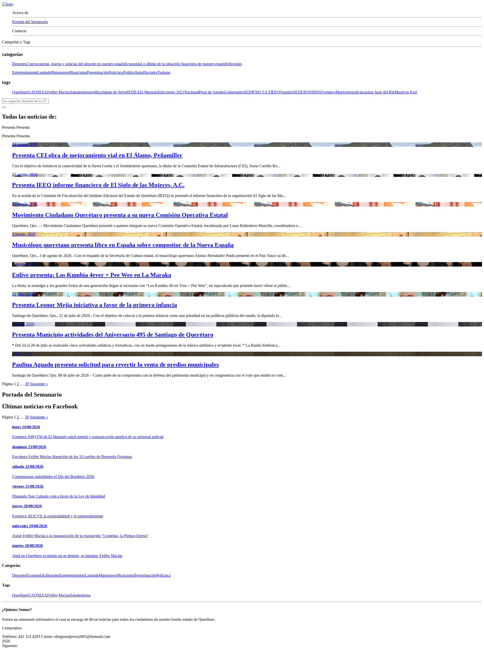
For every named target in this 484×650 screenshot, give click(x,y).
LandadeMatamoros (53, 72)
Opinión (286, 92)
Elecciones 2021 (171, 92)
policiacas (360, 92)
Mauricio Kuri (406, 92)
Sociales (150, 72)
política (96, 92)
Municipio (344, 92)
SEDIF (249, 92)
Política (129, 72)
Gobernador (234, 92)
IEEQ (275, 92)
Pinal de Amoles (212, 92)
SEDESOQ (302, 92)
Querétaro (20, 92)
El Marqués (149, 92)
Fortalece (328, 92)
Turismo (163, 72)
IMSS (316, 92)
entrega (84, 92)
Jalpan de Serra (114, 92)
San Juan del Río (381, 92)
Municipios (78, 72)
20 (27, 384)
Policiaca (116, 72)
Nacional (191, 92)
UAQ (32, 92)
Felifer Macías (58, 92)
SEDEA (133, 92)
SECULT (262, 92)
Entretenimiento (24, 72)
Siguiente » (39, 384)
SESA (42, 92)
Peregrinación (98, 72)
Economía (175, 64)
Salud (139, 72)
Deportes (68, 64)
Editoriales (233, 64)
